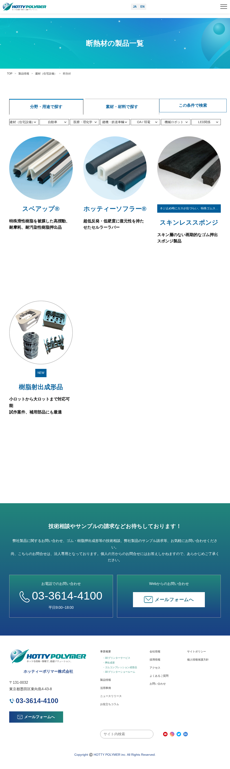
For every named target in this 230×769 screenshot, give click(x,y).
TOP (9, 73)
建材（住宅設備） (46, 73)
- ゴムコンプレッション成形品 (120, 667)
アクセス (155, 667)
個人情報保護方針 (198, 659)
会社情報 (155, 651)
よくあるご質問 (159, 675)
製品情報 (23, 73)
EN (142, 6)
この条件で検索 (193, 105)
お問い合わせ (158, 683)
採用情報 (155, 659)
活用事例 (105, 688)
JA (135, 6)
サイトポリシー (196, 651)
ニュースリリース (111, 696)
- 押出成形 (109, 662)
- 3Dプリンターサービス (116, 657)
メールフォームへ (174, 599)
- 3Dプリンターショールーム (119, 671)
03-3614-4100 (67, 595)
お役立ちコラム (109, 704)
